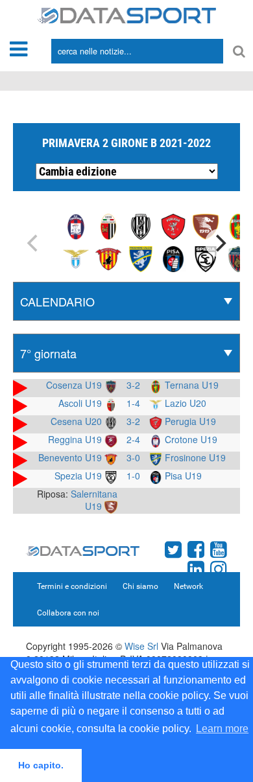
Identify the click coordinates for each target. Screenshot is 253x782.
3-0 (133, 457)
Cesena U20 (77, 421)
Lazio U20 (184, 403)
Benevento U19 (71, 457)
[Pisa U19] (173, 257)
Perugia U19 (189, 421)
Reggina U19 (76, 439)
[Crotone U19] (76, 225)
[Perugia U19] (173, 225)
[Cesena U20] (141, 225)
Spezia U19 (79, 475)
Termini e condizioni (72, 586)
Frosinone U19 (194, 457)
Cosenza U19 (75, 384)
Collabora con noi (68, 612)
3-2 (133, 384)
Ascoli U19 (81, 403)
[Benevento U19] (108, 257)
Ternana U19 (190, 384)
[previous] (33, 243)
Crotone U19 (189, 439)
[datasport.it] (127, 14)
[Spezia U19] (205, 257)
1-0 (133, 475)
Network (188, 586)
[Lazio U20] (76, 257)
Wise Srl (141, 645)
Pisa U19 (182, 475)
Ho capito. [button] (41, 765)
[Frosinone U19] (141, 257)
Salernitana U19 (94, 499)
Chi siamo (140, 586)
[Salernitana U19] (205, 225)
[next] (219, 243)
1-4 (133, 403)
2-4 (133, 439)
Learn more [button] (222, 728)
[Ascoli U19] (108, 225)
